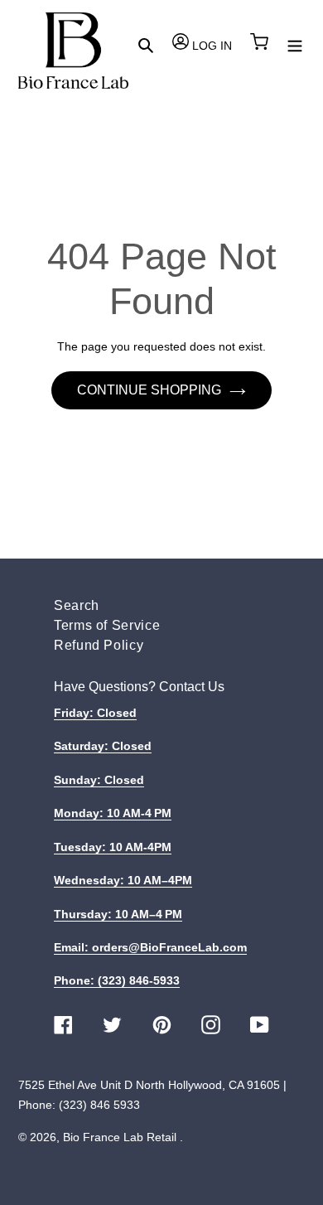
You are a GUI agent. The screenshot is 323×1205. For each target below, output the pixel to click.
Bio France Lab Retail (119, 1137)
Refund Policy (98, 645)
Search (76, 605)
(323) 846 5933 (99, 1104)
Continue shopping (149, 390)
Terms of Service (107, 625)
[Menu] (294, 44)
